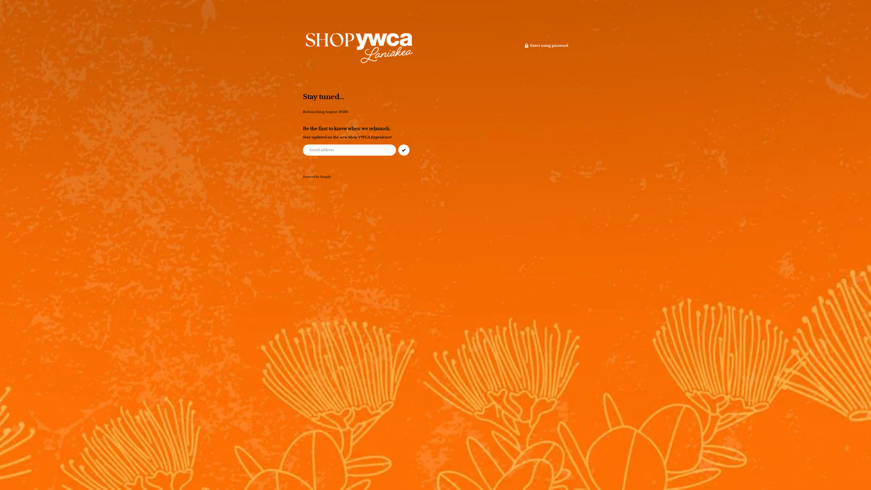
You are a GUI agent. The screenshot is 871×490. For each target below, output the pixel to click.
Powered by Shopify (317, 177)
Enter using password (549, 45)
